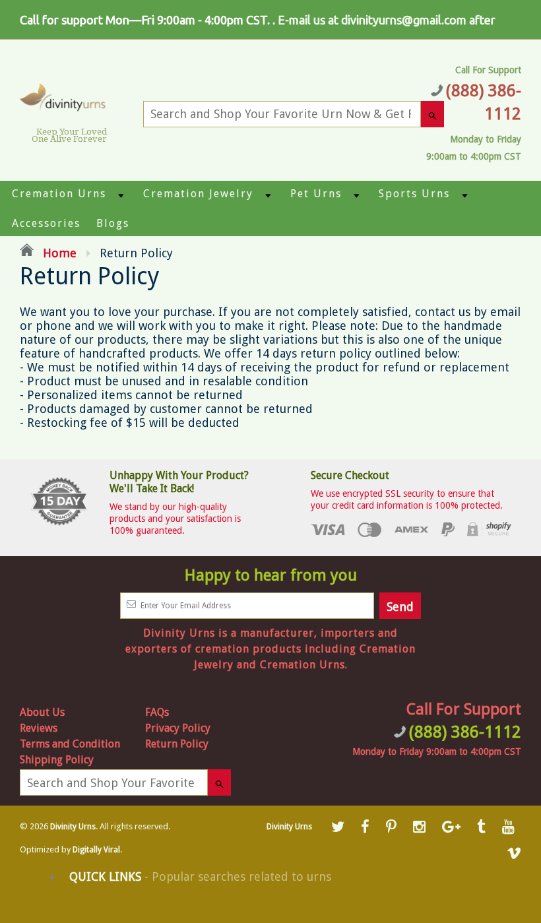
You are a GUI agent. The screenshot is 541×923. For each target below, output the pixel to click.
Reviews (38, 728)
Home (58, 253)
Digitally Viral (96, 849)
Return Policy (176, 744)
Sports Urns (414, 193)
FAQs (157, 712)
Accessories (46, 223)
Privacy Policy (177, 728)
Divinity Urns (73, 826)
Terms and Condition (70, 744)
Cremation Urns (59, 193)
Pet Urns (316, 193)
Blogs (112, 223)
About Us (42, 712)
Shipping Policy (57, 759)
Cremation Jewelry (198, 193)
